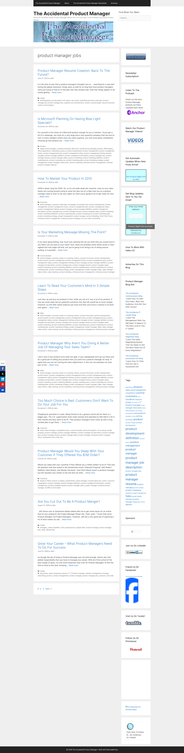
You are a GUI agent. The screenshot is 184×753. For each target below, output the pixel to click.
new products (139, 413)
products (102, 576)
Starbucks (136, 502)
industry (64, 573)
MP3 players (108, 149)
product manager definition (54, 155)
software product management (94, 162)
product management (90, 151)
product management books (58, 207)
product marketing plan (74, 160)
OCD (62, 527)
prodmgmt (129, 420)
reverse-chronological (45, 105)
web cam (59, 437)
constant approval (94, 481)
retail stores (64, 162)
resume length (96, 103)
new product (130, 410)
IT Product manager (77, 573)
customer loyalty (76, 430)
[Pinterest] (2, 384)
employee (57, 573)
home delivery (135, 402)
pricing (139, 416)
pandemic (129, 416)
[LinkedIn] (2, 379)
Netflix (144, 408)
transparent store (49, 437)
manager (105, 573)
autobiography (45, 100)
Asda (42, 430)
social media (137, 496)
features (138, 399)
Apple (42, 149)
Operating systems (58, 151)
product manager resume (72, 211)
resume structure (108, 103)
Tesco (40, 437)
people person (70, 527)
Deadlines (56, 527)
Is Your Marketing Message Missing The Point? (72, 232)
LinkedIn (88, 573)
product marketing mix (57, 160)
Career (42, 98)
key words (75, 100)
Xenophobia (50, 530)
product (49, 576)
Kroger (143, 405)
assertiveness (70, 481)
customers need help (59, 204)
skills (43, 530)
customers (131, 396)
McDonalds (137, 408)
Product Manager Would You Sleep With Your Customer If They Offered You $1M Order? (71, 453)
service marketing (76, 162)
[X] (2, 374)
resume (87, 103)
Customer (43, 202)
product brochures (87, 258)
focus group (102, 430)
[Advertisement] (143, 679)
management (96, 573)
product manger (139, 487)
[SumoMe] (2, 390)
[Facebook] (2, 368)
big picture (44, 573)
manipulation (42, 483)
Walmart (54, 165)
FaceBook (130, 399)
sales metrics (42, 272)
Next (49, 589)
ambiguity (43, 527)
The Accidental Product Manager (48, 3)
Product (43, 146)
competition (130, 393)
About (67, 3)
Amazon (137, 386)
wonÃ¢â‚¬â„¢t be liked (53, 488)
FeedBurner (136, 233)
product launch (43, 260)
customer (110, 481)
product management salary (73, 153)
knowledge (71, 204)
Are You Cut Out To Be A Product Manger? (69, 501)
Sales (99, 269)
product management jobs (52, 153)
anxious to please (58, 481)
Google (128, 402)
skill (107, 576)
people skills (80, 527)
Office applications (44, 151)
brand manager (50, 149)
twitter (143, 502)
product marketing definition (93, 158)
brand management (138, 390)
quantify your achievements (74, 103)
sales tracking (53, 272)
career (50, 527)
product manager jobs (55, 103)
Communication (45, 256)
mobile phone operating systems (91, 149)
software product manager (70, 218)
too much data (86, 218)
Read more (56, 92)
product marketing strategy (93, 160)
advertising (129, 387)
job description (56, 100)
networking (42, 576)
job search (66, 100)
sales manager (107, 269)
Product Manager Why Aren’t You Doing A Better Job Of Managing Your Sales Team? (73, 345)
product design (131, 422)
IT (69, 573)
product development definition (135, 433)
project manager (54, 162)
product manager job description (76, 155)
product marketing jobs (67, 214)
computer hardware (64, 149)
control (104, 481)
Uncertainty (96, 218)
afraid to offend (45, 481)
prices (134, 416)
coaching (55, 258)
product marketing (75, 158)
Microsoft (75, 149)
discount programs (90, 430)
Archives (114, 3)
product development (74, 151)
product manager (66, 209)
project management (65, 216)
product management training (94, 153)
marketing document (87, 100)
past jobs (98, 100)
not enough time (82, 204)
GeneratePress (112, 750)
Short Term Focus (106, 216)
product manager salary (59, 158)
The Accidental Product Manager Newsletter (90, 3)
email (139, 396)
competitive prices (62, 430)
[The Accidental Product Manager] (132, 602)
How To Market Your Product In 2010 (65, 178)
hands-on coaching (66, 258)
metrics (76, 258)
